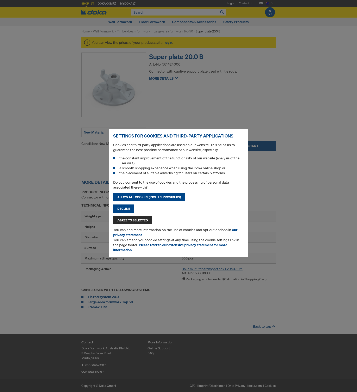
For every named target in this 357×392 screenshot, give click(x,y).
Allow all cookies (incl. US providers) (149, 197)
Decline (123, 209)
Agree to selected (132, 220)
